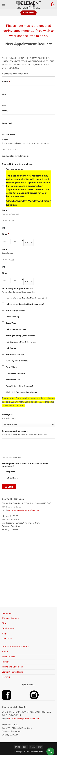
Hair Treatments (13, 379)
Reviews (6, 676)
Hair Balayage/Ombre (15, 310)
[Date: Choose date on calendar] (3, 227)
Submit (9, 486)
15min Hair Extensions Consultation (21, 392)
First (4, 94)
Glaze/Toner (11, 323)
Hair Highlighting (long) (16, 329)
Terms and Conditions (12, 666)
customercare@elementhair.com (24, 510)
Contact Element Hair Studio (15, 646)
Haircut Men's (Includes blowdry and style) (25, 304)
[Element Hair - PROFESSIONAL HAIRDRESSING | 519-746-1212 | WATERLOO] (28, 4)
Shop (4, 623)
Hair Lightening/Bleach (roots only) (21, 342)
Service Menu (8, 628)
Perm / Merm (11, 367)
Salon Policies (8, 656)
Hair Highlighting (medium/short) (21, 335)
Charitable (7, 638)
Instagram (7, 613)
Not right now (12, 478)
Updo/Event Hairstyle (15, 373)
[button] (3, 4)
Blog (4, 633)
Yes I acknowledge (28, 187)
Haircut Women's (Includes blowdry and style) (26, 298)
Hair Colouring (12, 317)
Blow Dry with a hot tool (17, 361)
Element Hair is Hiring (12, 671)
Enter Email (7, 123)
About (5, 651)
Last (4, 105)
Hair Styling (11, 348)
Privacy (5, 661)
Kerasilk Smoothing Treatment (19, 386)
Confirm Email (8, 134)
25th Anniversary (10, 618)
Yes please (10, 471)
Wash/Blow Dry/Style (15, 354)
